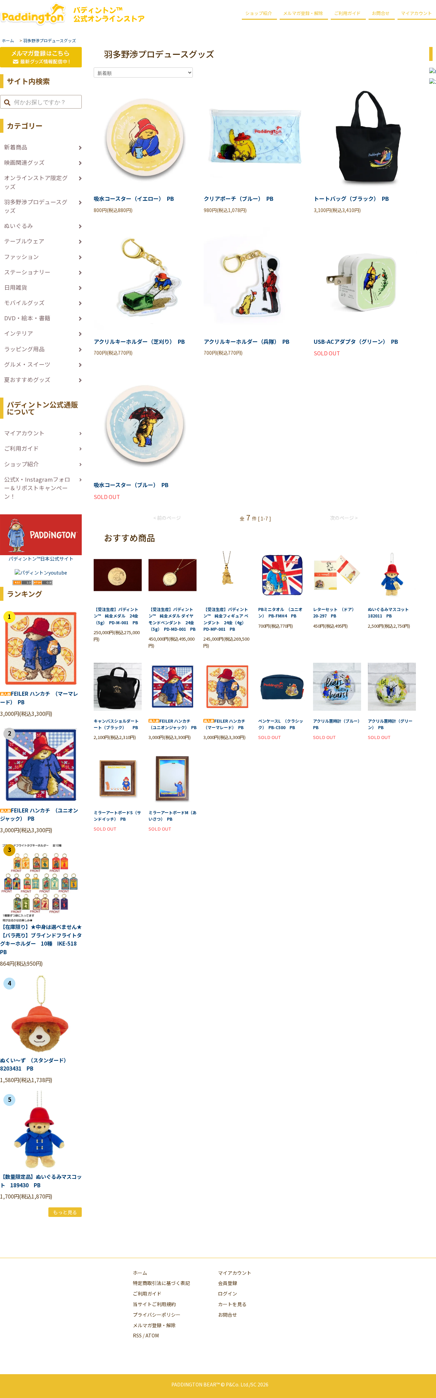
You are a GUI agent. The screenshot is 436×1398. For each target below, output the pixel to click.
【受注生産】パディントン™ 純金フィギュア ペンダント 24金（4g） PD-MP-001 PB (225, 619)
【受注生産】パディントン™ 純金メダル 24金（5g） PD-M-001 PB (116, 615)
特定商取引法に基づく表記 (161, 1283)
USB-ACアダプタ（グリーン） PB (356, 341)
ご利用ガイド (347, 13)
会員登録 (227, 1283)
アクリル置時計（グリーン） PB (390, 724)
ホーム (8, 40)
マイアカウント (234, 1272)
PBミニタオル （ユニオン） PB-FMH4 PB (280, 612)
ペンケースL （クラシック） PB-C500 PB (280, 724)
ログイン (227, 1293)
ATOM (152, 1335)
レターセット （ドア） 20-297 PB (335, 612)
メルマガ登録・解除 (303, 13)
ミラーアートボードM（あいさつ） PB (173, 815)
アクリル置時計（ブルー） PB (337, 724)
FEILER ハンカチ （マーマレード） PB (226, 724)
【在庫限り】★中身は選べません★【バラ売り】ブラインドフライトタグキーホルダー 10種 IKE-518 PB (41, 939)
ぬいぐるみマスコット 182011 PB (390, 612)
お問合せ (381, 13)
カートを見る (232, 1304)
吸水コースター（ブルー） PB (131, 485)
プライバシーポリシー (157, 1314)
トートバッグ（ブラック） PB (351, 198)
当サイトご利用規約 (154, 1304)
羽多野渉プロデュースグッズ (49, 40)
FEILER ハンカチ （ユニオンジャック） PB (173, 724)
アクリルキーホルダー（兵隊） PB (247, 341)
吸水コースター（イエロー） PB (134, 198)
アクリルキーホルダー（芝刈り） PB (139, 341)
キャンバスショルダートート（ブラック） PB (116, 724)
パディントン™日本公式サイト (41, 558)
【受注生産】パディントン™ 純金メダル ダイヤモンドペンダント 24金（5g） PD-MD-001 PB (172, 619)
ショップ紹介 (258, 13)
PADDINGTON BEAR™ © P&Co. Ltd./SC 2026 (219, 1384)
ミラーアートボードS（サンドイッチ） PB (117, 815)
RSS (137, 1335)
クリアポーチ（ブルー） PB (239, 198)
